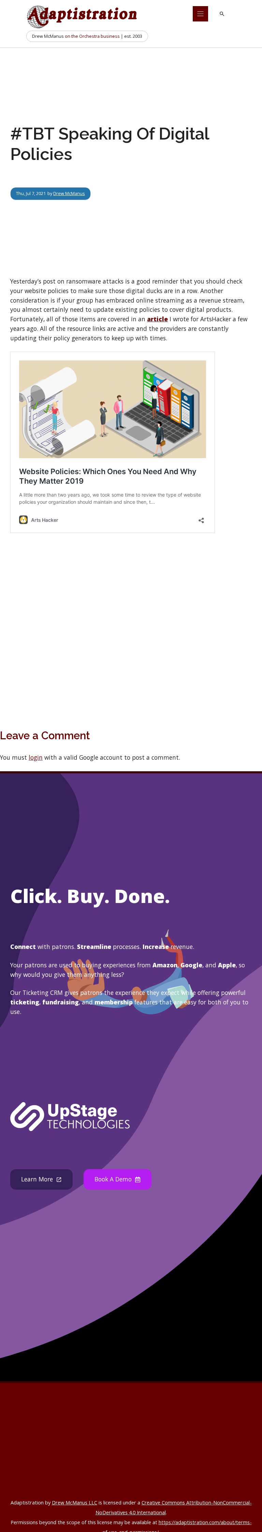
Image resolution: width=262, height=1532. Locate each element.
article (157, 319)
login (36, 757)
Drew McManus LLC (74, 1502)
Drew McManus (69, 193)
